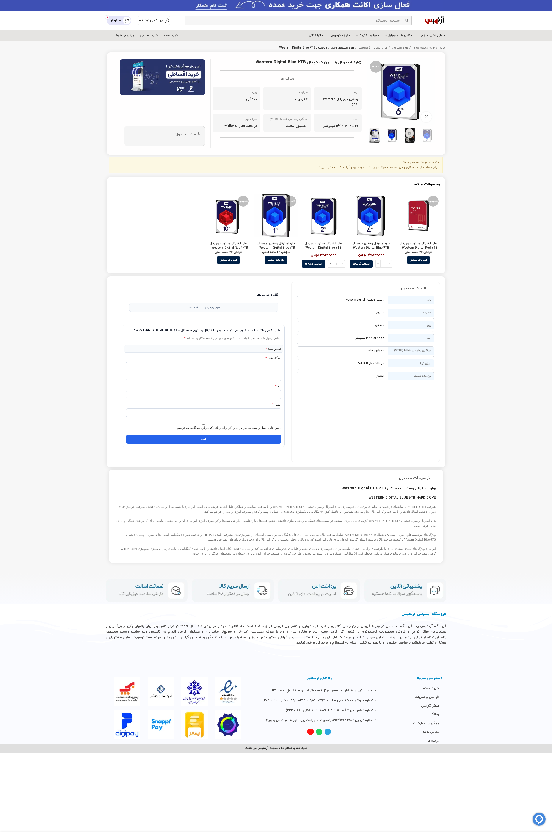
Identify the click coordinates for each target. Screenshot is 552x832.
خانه (442, 48)
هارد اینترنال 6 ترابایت (372, 48)
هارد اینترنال (399, 48)
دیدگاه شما (273, 358)
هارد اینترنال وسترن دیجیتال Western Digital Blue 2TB (323, 245)
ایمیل (276, 404)
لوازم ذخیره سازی (423, 48)
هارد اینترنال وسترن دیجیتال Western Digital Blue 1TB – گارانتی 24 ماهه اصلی (276, 247)
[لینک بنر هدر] (276, 5)
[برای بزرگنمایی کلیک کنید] (426, 117)
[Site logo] (434, 20)
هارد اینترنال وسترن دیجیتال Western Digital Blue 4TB (371, 245)
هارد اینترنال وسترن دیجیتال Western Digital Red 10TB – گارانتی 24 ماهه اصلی (228, 247)
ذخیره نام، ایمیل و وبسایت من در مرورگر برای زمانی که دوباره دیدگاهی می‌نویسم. (228, 427)
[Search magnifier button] (406, 20)
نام (278, 386)
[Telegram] (328, 732)
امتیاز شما (273, 349)
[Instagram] (310, 732)
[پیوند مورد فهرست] (427, 688)
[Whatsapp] (319, 732)
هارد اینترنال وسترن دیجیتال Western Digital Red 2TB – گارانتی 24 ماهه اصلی (419, 247)
